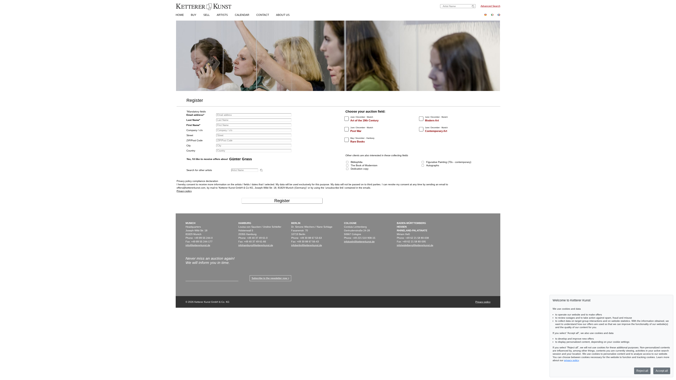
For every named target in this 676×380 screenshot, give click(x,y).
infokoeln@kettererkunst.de (359, 241)
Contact (262, 14)
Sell (206, 14)
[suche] (473, 6)
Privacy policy (184, 191)
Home (180, 14)
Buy (193, 14)
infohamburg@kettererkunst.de (255, 245)
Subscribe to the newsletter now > (270, 278)
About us (283, 14)
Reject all (642, 370)
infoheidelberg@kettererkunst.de (415, 245)
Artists (222, 14)
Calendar (242, 14)
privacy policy (571, 360)
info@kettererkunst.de (198, 245)
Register (282, 200)
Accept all (662, 370)
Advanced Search (490, 6)
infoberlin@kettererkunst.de (306, 245)
